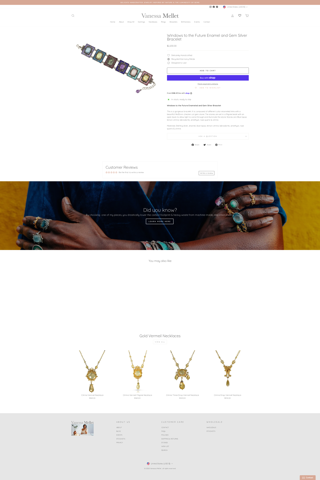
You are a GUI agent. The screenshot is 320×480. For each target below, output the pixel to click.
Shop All (131, 22)
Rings (163, 22)
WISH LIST (165, 446)
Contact (207, 22)
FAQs (163, 431)
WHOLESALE (211, 427)
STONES (164, 443)
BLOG (118, 431)
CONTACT (165, 427)
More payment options (208, 84)
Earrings (141, 22)
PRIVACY (119, 443)
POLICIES (164, 435)
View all (160, 342)
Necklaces (153, 22)
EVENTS (119, 435)
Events (197, 22)
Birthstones (185, 22)
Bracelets (173, 22)
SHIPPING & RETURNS (169, 439)
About (121, 22)
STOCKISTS (120, 439)
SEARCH (164, 450)
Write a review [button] (206, 173)
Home (112, 22)
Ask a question (208, 136)
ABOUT (119, 427)
